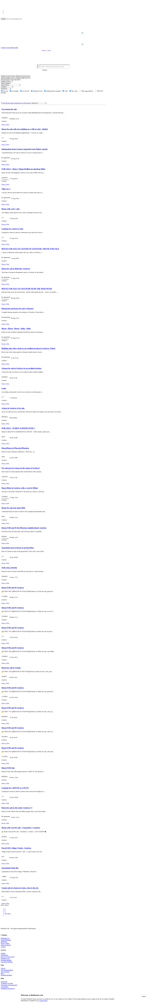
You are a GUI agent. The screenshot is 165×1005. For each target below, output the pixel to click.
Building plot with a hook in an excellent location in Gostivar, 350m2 (28, 348)
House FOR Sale (8, 768)
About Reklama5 (6, 940)
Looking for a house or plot (12, 229)
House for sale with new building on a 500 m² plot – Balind (25, 129)
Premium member (6, 960)
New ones (74, 91)
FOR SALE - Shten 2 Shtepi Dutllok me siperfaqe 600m (23, 169)
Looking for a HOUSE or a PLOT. (15, 788)
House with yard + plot (11, 209)
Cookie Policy (43, 1000)
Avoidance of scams (7, 983)
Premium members (6, 975)
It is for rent (25, 91)
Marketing (4, 941)
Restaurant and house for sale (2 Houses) (17, 309)
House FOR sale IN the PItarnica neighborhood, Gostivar (24, 528)
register (3, 953)
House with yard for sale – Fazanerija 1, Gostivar (21, 828)
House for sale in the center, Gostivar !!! (17, 808)
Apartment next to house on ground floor (18, 548)
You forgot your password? (9, 985)
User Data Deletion (6, 962)
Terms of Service (6, 945)
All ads (3, 968)
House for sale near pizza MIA (13, 508)
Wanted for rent (37, 91)
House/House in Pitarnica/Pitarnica (15, 448)
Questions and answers (8, 988)
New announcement (7, 970)
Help (2, 973)
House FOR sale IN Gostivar (13, 588)
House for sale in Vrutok (11, 668)
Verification (4, 955)
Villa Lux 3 (6, 189)
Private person (9, 103)
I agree (144, 996)
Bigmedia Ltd (5, 938)
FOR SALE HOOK (9, 568)
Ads (4, 103)
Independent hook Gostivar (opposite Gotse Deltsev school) (24, 149)
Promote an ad (5, 958)
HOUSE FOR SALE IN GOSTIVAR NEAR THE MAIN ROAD (27, 289)
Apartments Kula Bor (10, 868)
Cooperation (4, 987)
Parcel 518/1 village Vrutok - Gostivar (16, 848)
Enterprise (17, 103)
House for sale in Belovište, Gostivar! (16, 269)
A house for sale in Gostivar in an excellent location (21, 368)
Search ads (4, 981)
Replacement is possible (53, 91)
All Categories (5, 972)
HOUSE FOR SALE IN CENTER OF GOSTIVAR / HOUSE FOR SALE (30, 249)
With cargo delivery (87, 91)
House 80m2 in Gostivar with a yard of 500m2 (20, 488)
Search (3, 19)
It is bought (14, 91)
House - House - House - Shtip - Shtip (16, 329)
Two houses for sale (9, 109)
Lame (4, 388)
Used (66, 91)
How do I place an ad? (7, 957)
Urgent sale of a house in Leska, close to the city (20, 888)
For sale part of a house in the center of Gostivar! (21, 468)
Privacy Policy (5, 943)
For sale (5, 91)
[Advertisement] (53, 98)
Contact (3, 947)
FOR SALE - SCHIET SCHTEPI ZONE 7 (18, 428)
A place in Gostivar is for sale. (13, 408)
